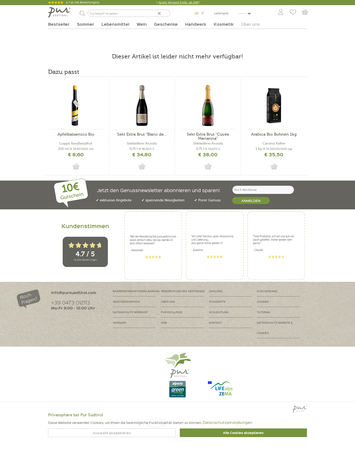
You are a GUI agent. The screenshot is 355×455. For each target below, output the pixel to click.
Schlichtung (218, 312)
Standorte (217, 301)
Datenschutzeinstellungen (227, 422)
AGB (164, 322)
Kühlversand (267, 291)
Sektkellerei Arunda (142, 143)
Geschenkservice (126, 301)
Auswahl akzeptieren (112, 432)
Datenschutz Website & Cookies (275, 328)
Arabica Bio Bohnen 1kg (274, 134)
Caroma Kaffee (274, 143)
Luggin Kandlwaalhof (75, 143)
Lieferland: (221, 13)
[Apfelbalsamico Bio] (76, 105)
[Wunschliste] (293, 12)
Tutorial (263, 312)
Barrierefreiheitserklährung (136, 291)
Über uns (168, 301)
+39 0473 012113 (70, 302)
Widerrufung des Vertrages (183, 291)
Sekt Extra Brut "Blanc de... (142, 134)
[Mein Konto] (281, 12)
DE (197, 13)
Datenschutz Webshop (130, 312)
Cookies (263, 301)
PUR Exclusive (171, 312)
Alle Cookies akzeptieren (243, 432)
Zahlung (215, 291)
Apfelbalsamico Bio (76, 134)
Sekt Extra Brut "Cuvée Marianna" (208, 136)
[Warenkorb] (307, 12)
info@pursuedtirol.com (73, 292)
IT (203, 13)
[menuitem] (280, 12)
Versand (119, 322)
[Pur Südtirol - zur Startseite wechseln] (59, 12)
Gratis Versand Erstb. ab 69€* (179, 2)
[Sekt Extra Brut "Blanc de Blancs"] (142, 105)
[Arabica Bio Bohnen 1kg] (274, 105)
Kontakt (215, 322)
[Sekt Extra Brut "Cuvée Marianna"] (208, 105)
